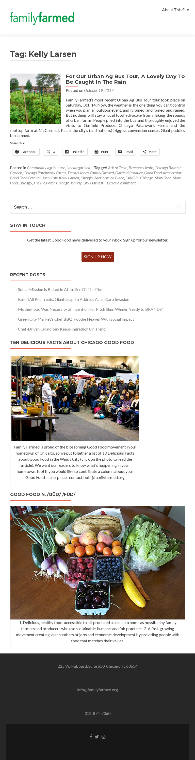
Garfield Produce (129, 172)
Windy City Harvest (87, 182)
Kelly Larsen (69, 177)
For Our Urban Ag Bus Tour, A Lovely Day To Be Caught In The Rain (125, 79)
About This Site (175, 9)
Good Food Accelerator (163, 172)
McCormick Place (109, 177)
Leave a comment (121, 182)
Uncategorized (78, 167)
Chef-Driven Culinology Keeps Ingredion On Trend (62, 328)
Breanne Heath (141, 167)
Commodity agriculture (46, 167)
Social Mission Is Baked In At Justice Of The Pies (60, 289)
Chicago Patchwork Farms (45, 172)
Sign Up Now (97, 256)
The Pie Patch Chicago (51, 182)
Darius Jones (78, 172)
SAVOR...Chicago (139, 177)
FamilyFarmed (102, 172)
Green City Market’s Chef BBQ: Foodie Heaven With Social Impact (76, 319)
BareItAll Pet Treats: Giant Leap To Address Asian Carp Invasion (73, 299)
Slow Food (163, 177)
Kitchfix (86, 177)
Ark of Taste (117, 167)
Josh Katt (49, 177)
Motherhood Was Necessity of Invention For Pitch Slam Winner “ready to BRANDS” (90, 309)
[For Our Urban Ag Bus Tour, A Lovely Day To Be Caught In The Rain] (35, 98)
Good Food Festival (25, 177)
